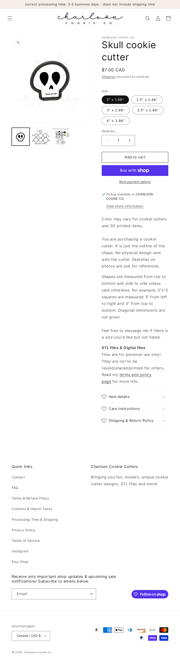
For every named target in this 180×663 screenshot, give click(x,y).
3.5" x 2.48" (148, 110)
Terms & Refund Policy (30, 498)
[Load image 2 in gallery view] (41, 137)
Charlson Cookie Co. (38, 652)
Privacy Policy (23, 530)
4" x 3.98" (116, 121)
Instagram (20, 551)
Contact (18, 477)
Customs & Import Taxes (32, 509)
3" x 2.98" (116, 110)
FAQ (15, 488)
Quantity (108, 131)
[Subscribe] (91, 593)
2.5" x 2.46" (147, 100)
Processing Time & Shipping (35, 519)
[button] (10, 18)
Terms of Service (26, 541)
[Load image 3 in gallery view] (61, 137)
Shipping (108, 76)
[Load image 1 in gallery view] (21, 137)
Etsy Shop (20, 562)
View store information (124, 206)
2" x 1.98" (115, 100)
